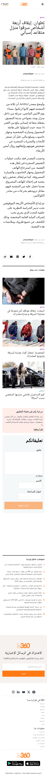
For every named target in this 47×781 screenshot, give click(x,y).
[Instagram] (13, 692)
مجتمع (42, 17)
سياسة (42, 704)
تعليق (38, 450)
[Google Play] (15, 763)
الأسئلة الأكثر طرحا (38, 735)
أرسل (24, 674)
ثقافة (42, 712)
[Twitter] (28, 692)
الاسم (38, 480)
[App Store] (32, 763)
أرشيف (42, 746)
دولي (43, 724)
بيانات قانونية (40, 740)
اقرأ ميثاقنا (38, 429)
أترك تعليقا (23, 505)
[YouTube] (23, 692)
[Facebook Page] (33, 692)
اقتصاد (42, 706)
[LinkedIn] (18, 692)
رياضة (42, 718)
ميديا (42, 715)
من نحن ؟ (41, 732)
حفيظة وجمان (28, 74)
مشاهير (42, 721)
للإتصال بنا (41, 743)
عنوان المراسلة (34, 491)
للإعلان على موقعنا (38, 738)
